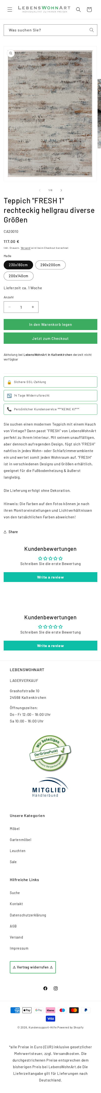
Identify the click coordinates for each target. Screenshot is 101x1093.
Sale (13, 862)
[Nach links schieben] (39, 190)
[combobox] (50, 30)
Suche (15, 893)
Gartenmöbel (20, 840)
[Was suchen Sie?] (91, 30)
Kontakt (16, 904)
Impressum (19, 948)
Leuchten (18, 851)
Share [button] (13, 532)
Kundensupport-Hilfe (43, 1027)
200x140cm (18, 276)
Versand (26, 247)
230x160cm (18, 265)
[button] (9, 9)
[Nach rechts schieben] (61, 190)
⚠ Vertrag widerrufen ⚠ (33, 967)
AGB (13, 926)
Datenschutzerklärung (28, 915)
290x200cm (50, 265)
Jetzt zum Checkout (50, 338)
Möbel (15, 829)
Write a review (50, 577)
